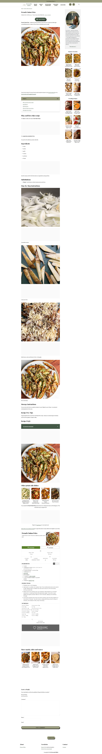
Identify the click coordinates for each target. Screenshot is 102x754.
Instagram (38, 525)
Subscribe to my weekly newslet (27, 528)
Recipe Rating (24, 694)
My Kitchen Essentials (48, 5)
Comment (23, 699)
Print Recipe (31, 547)
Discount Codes (55, 5)
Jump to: (24, 98)
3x (58, 563)
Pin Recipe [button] (51, 547)
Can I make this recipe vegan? (28, 426)
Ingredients (25, 104)
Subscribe (63, 4)
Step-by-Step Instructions (28, 108)
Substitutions (25, 106)
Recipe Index (35, 5)
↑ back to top (51, 737)
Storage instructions (27, 110)
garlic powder (32, 576)
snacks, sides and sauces (28, 8)
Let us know (39, 628)
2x (56, 563)
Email (22, 722)
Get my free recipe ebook (46, 748)
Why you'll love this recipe (28, 102)
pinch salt (25, 573)
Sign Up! (43, 747)
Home (22, 8)
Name (22, 717)
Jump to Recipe (41, 19)
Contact (64, 747)
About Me (41, 5)
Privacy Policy (23, 747)
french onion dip (51, 92)
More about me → (73, 46)
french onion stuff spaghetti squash (28, 94)
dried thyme (31, 580)
